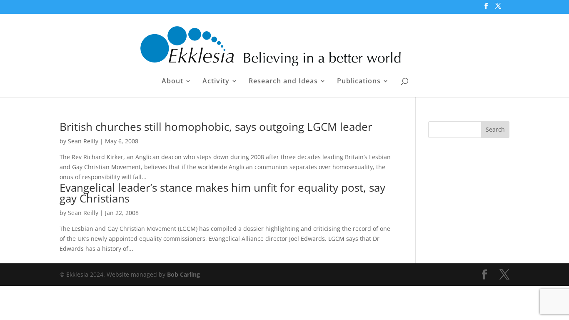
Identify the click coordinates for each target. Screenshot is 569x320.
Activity (216, 81)
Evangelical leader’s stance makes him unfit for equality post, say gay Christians (222, 193)
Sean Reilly (83, 141)
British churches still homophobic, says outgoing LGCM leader (216, 126)
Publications (359, 81)
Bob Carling (183, 274)
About (172, 81)
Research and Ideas (283, 81)
